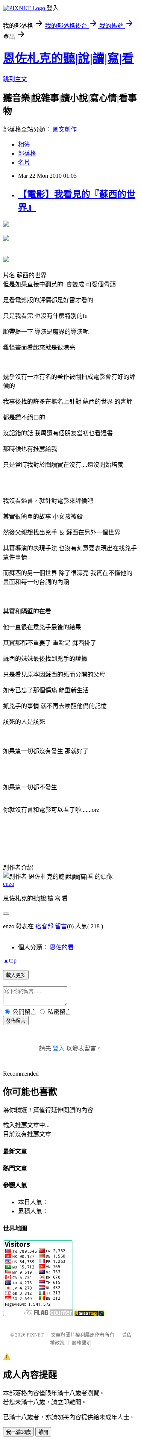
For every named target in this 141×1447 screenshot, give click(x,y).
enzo (8, 884)
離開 (43, 1432)
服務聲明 (81, 1343)
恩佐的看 (62, 947)
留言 (61, 926)
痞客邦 (44, 926)
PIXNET (35, 1335)
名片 (24, 162)
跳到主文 (15, 79)
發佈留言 (16, 1021)
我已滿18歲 (18, 1432)
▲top (10, 960)
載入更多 (16, 975)
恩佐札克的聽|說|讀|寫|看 (68, 58)
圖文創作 (65, 129)
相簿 (24, 144)
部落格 (27, 153)
